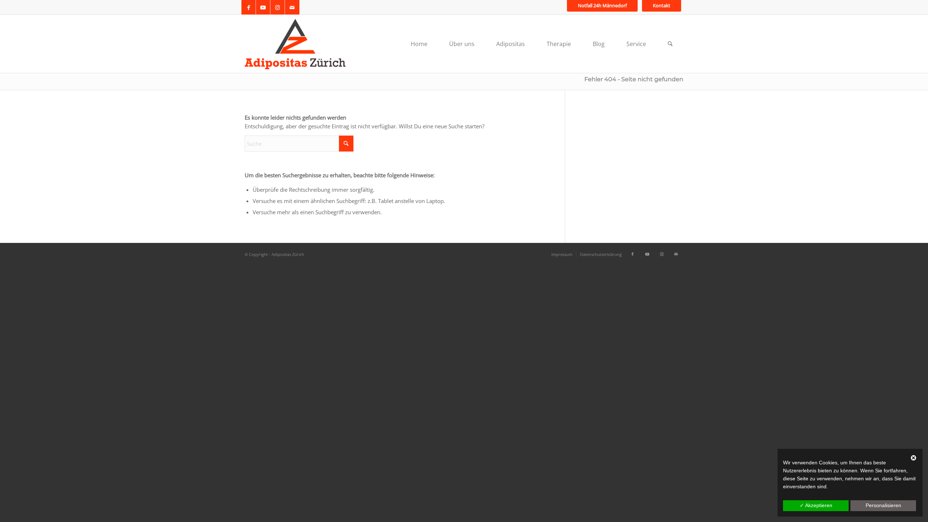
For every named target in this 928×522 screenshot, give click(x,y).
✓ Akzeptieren (816, 505)
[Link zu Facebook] (248, 7)
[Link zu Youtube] (263, 7)
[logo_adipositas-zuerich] (295, 44)
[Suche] (670, 44)
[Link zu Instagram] (277, 7)
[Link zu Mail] (292, 7)
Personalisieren (883, 505)
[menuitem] (602, 6)
